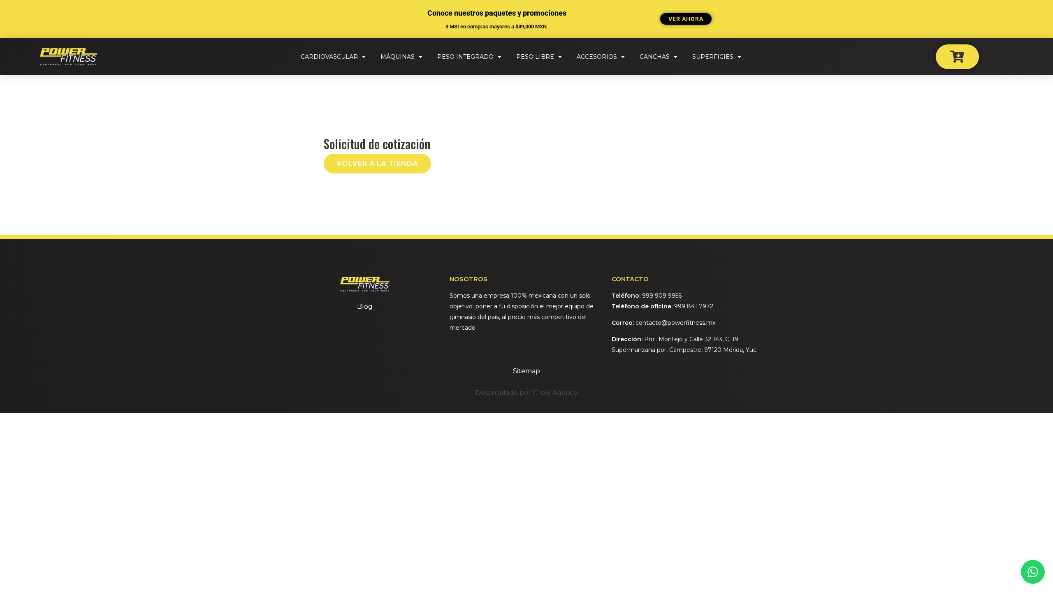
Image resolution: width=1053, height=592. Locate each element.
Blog (365, 306)
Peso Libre (535, 56)
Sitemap (526, 371)
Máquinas (397, 56)
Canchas (655, 56)
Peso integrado (465, 56)
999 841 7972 (693, 306)
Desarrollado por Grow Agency (526, 393)
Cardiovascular (329, 56)
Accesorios (597, 56)
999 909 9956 (662, 295)
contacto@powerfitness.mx (675, 322)
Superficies (712, 56)
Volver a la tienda (377, 163)
